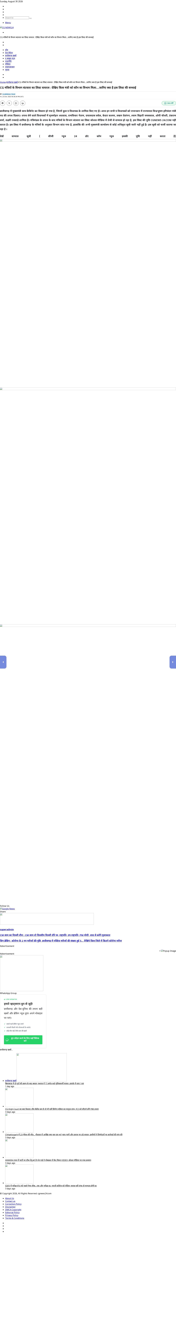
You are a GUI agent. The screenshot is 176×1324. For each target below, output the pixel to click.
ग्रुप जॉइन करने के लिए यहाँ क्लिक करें (25, 1039)
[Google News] (7, 908)
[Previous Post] (3, 662)
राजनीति (8, 61)
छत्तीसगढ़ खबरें (10, 55)
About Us (9, 1198)
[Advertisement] (77, 879)
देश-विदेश (9, 52)
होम (6, 49)
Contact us (10, 1201)
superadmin (7, 929)
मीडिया (7, 64)
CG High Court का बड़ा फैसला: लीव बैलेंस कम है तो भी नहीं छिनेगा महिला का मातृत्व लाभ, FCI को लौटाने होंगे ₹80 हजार (52, 1109)
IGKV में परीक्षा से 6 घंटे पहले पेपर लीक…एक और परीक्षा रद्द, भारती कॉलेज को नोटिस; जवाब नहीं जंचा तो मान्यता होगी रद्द (51, 1185)
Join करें (170, 103)
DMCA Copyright (13, 1209)
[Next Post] (173, 662)
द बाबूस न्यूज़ (10, 58)
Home (3, 82)
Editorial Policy (12, 1212)
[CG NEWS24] (7, 27)
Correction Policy (13, 1204)
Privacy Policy (11, 1215)
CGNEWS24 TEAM (8, 94)
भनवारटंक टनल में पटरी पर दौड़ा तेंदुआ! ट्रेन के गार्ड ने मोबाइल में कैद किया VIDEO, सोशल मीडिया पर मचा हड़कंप (48, 1160)
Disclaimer (10, 1206)
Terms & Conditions (14, 1218)
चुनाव (7, 69)
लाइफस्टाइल (10, 66)
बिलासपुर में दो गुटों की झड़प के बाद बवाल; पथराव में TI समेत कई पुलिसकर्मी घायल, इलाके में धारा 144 (44, 1083)
